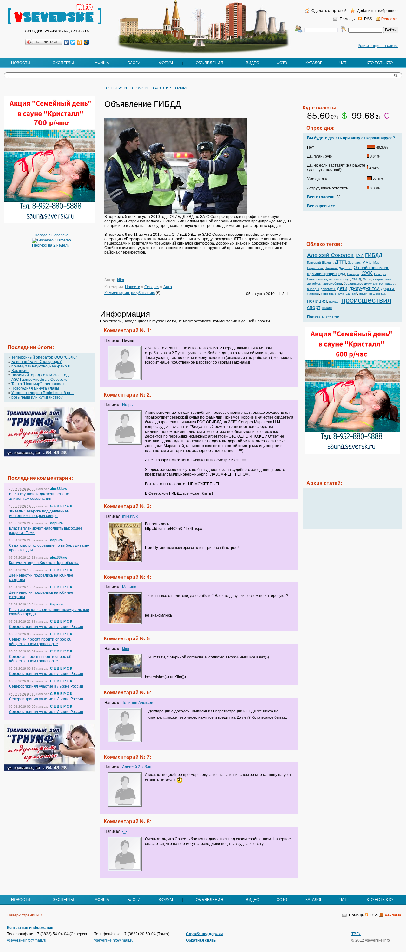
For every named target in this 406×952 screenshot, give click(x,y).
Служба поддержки (204, 934)
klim (120, 280)
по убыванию (143, 293)
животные (328, 293)
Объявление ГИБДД (142, 104)
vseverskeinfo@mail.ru (26, 940)
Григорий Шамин (320, 262)
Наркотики (315, 268)
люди (363, 293)
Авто (167, 287)
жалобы (313, 293)
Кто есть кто (380, 63)
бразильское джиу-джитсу (363, 283)
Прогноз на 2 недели (51, 245)
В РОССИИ (161, 88)
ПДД (341, 274)
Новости (20, 63)
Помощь (347, 19)
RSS (368, 19)
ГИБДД (373, 255)
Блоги (134, 63)
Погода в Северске (52, 235)
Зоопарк (354, 262)
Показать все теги (323, 317)
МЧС (366, 262)
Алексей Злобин (136, 767)
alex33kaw (58, 489)
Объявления (209, 63)
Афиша (102, 63)
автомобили (332, 283)
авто (388, 279)
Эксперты (63, 63)
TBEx (356, 934)
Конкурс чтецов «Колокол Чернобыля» (44, 562)
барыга (56, 523)
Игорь (127, 405)
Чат (342, 63)
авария (378, 279)
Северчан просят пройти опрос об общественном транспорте (40, 641)
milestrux (130, 516)
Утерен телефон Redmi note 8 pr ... (42, 393)
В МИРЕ (181, 88)
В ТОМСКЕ (139, 88)
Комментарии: (117, 293)
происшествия (366, 300)
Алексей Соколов (330, 255)
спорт (313, 307)
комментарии (54, 478)
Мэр (376, 262)
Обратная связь (201, 940)
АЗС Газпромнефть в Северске (39, 379)
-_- (124, 831)
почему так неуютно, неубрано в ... (42, 366)
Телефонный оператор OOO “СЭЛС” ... (46, 357)
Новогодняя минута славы (35, 388)
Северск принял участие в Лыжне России (46, 627)
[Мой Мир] (86, 42)
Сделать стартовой (329, 11)
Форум (166, 63)
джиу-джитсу (364, 288)
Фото (282, 63)
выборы (313, 289)
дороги (387, 288)
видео (390, 283)
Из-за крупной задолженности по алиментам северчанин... (39, 496)
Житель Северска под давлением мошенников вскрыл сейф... (39, 513)
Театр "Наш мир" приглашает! (38, 384)
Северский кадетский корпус (328, 279)
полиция (317, 301)
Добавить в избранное (377, 11)
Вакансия (20, 370)
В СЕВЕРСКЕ (116, 88)
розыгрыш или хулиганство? (37, 397)
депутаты (328, 289)
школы (327, 308)
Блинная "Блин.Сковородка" (36, 362)
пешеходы (377, 293)
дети (342, 288)
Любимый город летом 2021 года (41, 375)
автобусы (314, 283)
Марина (129, 587)
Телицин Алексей (137, 702)
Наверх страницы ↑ (24, 915)
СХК (366, 273)
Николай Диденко (338, 268)
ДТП (340, 262)
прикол (334, 301)
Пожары (353, 274)
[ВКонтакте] (66, 42)
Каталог (313, 63)
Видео (252, 63)
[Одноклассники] (79, 42)
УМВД (356, 279)
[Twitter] (73, 42)
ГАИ (359, 255)
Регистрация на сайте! (378, 45)
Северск (151, 287)
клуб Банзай (347, 293)
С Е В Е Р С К (61, 506)
